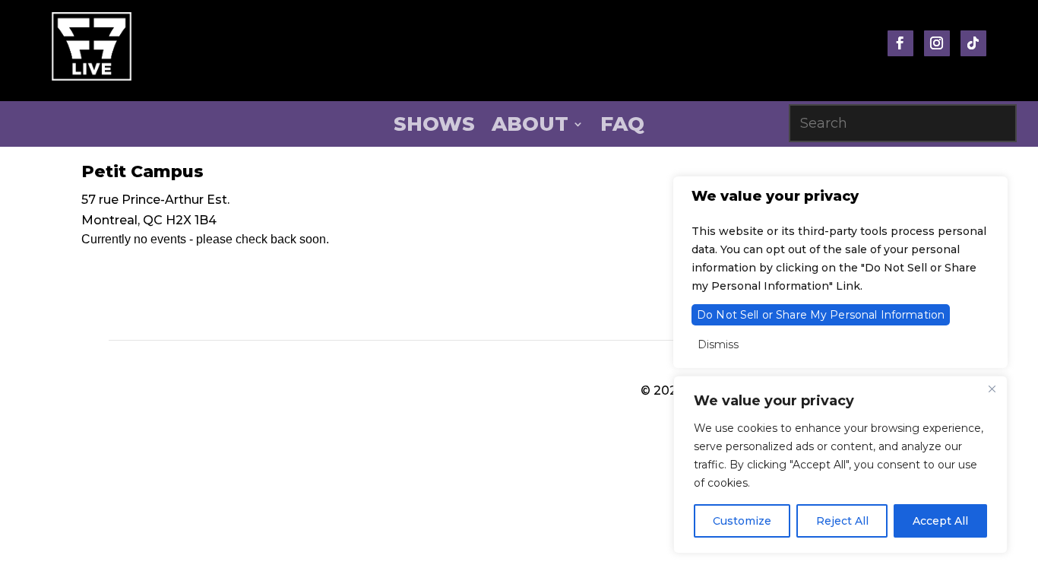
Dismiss (718, 344)
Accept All (940, 521)
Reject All (842, 521)
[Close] (992, 388)
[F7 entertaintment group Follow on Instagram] (937, 43)
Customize (742, 521)
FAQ (622, 127)
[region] (840, 465)
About (530, 127)
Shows (434, 127)
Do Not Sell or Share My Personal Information (821, 315)
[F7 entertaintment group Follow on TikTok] (973, 43)
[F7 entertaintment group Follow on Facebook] (900, 43)
